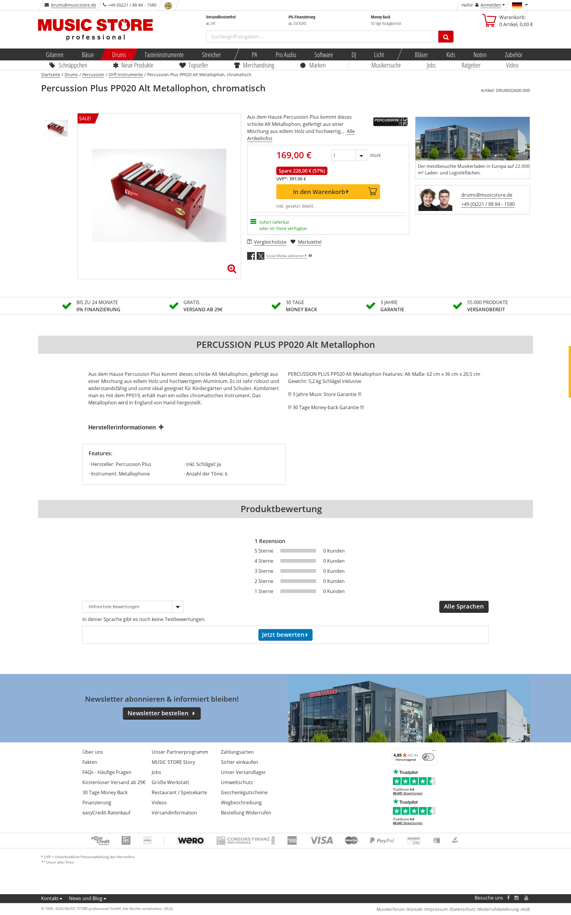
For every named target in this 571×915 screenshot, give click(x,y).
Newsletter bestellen (158, 713)
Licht (379, 54)
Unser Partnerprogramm (180, 752)
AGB (526, 909)
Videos (159, 802)
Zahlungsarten (237, 752)
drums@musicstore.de (73, 5)
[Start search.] (446, 37)
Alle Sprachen (464, 606)
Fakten (89, 762)
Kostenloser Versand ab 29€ (113, 782)
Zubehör (513, 54)
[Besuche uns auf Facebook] (508, 897)
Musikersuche (386, 64)
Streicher (211, 54)
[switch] (428, 757)
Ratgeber (471, 64)
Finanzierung (96, 802)
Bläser (421, 54)
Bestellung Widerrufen (246, 812)
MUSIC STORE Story (173, 762)
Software (323, 54)
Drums (119, 54)
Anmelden (491, 5)
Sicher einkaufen (239, 762)
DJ (353, 54)
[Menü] (433, 752)
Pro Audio (285, 54)
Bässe (87, 54)
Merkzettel (309, 242)
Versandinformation (174, 812)
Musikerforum (391, 909)
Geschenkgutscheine (244, 792)
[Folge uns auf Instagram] (517, 897)
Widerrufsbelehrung (498, 909)
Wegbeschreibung (241, 802)
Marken (317, 64)
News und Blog (85, 898)
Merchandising (258, 64)
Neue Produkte (138, 64)
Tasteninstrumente (163, 54)
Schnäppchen (73, 64)
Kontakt (50, 898)
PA (254, 54)
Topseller (198, 64)
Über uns (92, 752)
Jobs (431, 64)
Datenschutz (463, 909)
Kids (450, 54)
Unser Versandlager (243, 772)
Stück (375, 155)
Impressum (436, 909)
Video (512, 64)
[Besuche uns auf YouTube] (526, 897)
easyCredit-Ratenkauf (106, 812)
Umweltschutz (237, 782)
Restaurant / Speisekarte (179, 792)
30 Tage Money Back (105, 792)
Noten (480, 54)
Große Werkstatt (170, 782)
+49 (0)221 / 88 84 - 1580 (488, 204)
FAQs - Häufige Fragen (106, 772)
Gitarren (54, 54)
